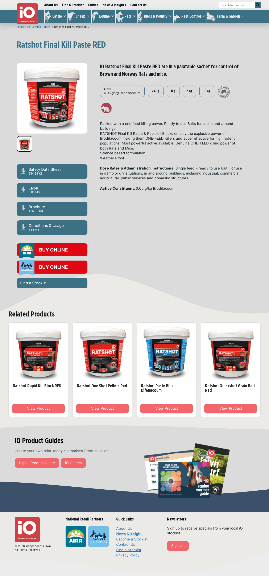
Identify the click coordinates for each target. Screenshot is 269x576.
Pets (128, 16)
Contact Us (138, 5)
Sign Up (178, 546)
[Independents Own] (27, 13)
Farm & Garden (228, 16)
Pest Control (191, 16)
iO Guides (73, 463)
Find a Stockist (73, 5)
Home (20, 26)
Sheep (80, 16)
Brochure (37, 209)
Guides (93, 5)
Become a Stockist (132, 539)
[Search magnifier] (258, 5)
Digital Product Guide (37, 463)
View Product (38, 408)
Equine (104, 16)
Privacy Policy (127, 555)
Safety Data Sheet (45, 171)
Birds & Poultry (155, 16)
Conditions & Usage (46, 227)
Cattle (57, 16)
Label (34, 190)
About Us (51, 5)
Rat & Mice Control (39, 26)
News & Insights (114, 5)
